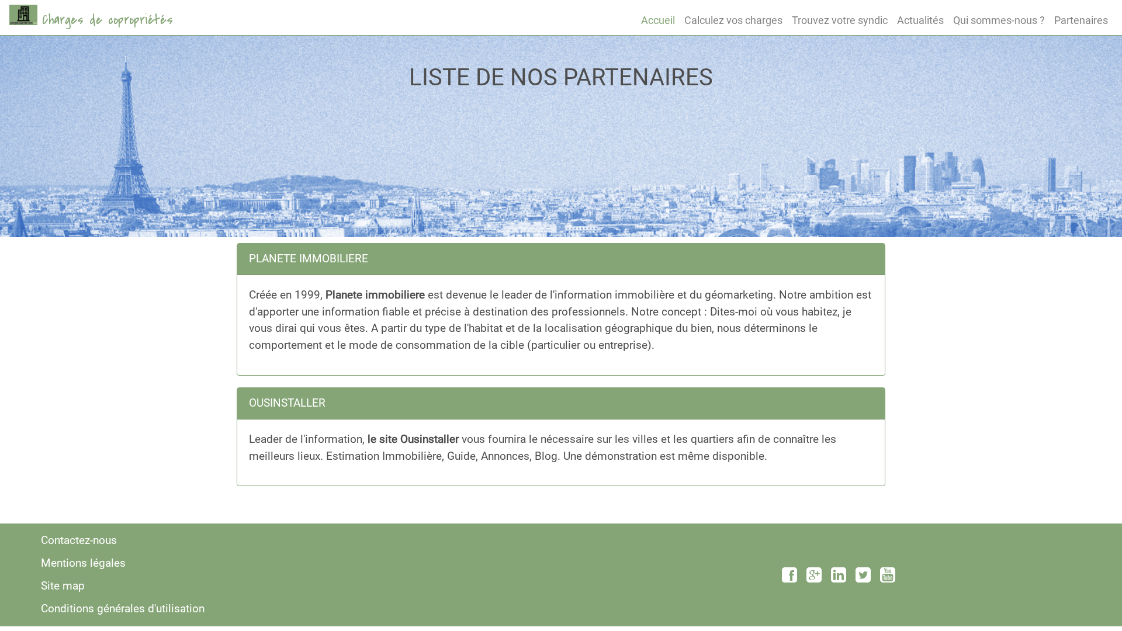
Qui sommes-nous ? (999, 20)
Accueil (658, 20)
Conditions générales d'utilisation (123, 608)
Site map (63, 585)
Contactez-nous (79, 540)
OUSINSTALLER (287, 403)
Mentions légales (83, 563)
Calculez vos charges (733, 20)
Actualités (920, 20)
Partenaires (1081, 20)
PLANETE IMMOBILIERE (308, 258)
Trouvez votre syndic (840, 20)
